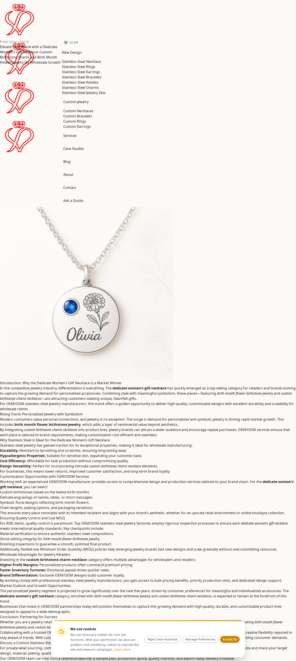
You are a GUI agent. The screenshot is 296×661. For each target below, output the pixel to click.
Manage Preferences (200, 639)
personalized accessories (80, 393)
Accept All (230, 639)
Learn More (122, 649)
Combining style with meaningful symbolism (138, 393)
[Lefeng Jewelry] (19, 78)
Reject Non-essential (162, 639)
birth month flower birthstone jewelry (245, 393)
